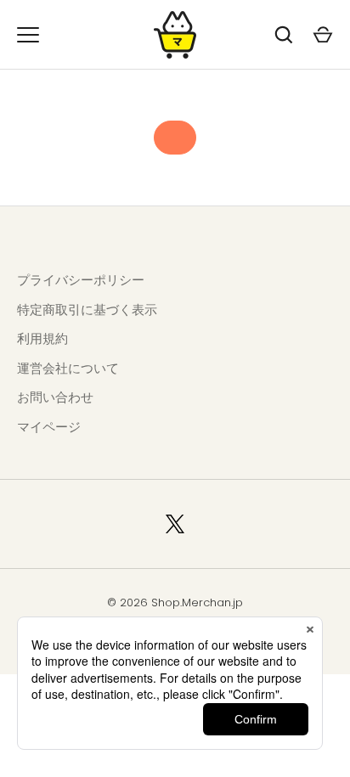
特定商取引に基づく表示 (87, 309)
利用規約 (42, 338)
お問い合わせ (55, 397)
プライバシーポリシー (80, 280)
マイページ (49, 427)
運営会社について (68, 368)
